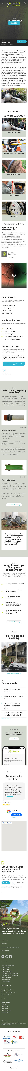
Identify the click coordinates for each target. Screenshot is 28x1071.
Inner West (4, 1004)
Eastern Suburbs (5, 1002)
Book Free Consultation (14, 23)
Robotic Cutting (14, 216)
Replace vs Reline (5, 42)
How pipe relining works (7, 989)
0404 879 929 (7, 374)
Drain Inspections (14, 195)
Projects (11, 44)
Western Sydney (5, 1012)
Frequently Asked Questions (9, 992)
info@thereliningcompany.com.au (14, 887)
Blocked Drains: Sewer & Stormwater (14, 153)
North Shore (19, 224)
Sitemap (19, 1067)
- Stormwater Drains (6, 971)
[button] (14, 674)
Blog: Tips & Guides (6, 994)
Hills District (4, 1008)
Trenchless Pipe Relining (14, 132)
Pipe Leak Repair (5, 981)
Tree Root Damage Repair (14, 174)
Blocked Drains (5, 967)
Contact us (4, 943)
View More (14, 817)
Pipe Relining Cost (6, 991)
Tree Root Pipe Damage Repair (9, 973)
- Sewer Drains (5, 969)
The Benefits (4, 44)
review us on (16, 814)
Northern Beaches (6, 1010)
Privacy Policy (13, 1068)
